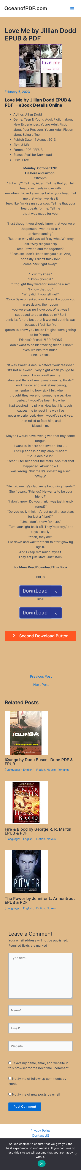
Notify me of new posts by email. (36, 1094)
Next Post (41, 685)
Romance (63, 769)
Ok (42, 1163)
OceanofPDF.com (25, 8)
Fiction (40, 769)
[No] (75, 1154)
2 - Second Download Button (40, 635)
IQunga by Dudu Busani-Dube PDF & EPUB (39, 761)
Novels (51, 769)
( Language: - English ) (20, 769)
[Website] (40, 1047)
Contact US (40, 1136)
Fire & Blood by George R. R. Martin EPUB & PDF (38, 831)
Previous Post (41, 676)
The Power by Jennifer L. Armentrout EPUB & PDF (40, 900)
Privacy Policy (40, 1131)
